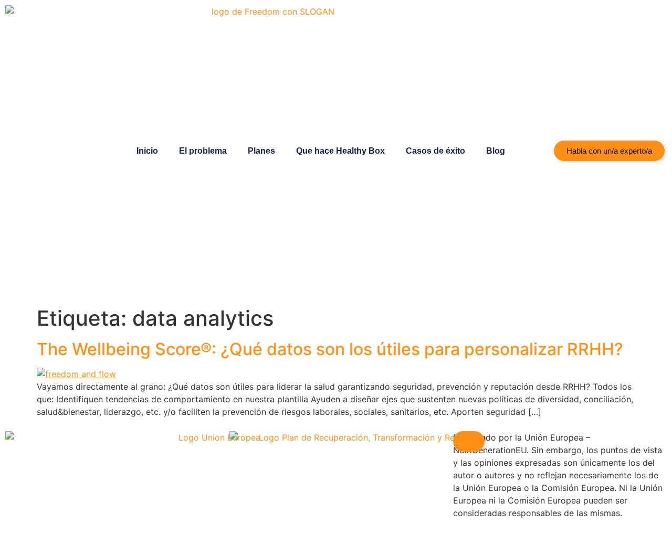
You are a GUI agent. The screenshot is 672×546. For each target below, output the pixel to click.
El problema (203, 150)
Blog (495, 150)
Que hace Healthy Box (340, 150)
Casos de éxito (435, 150)
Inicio (147, 150)
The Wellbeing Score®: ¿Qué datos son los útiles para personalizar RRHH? (330, 349)
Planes (261, 150)
